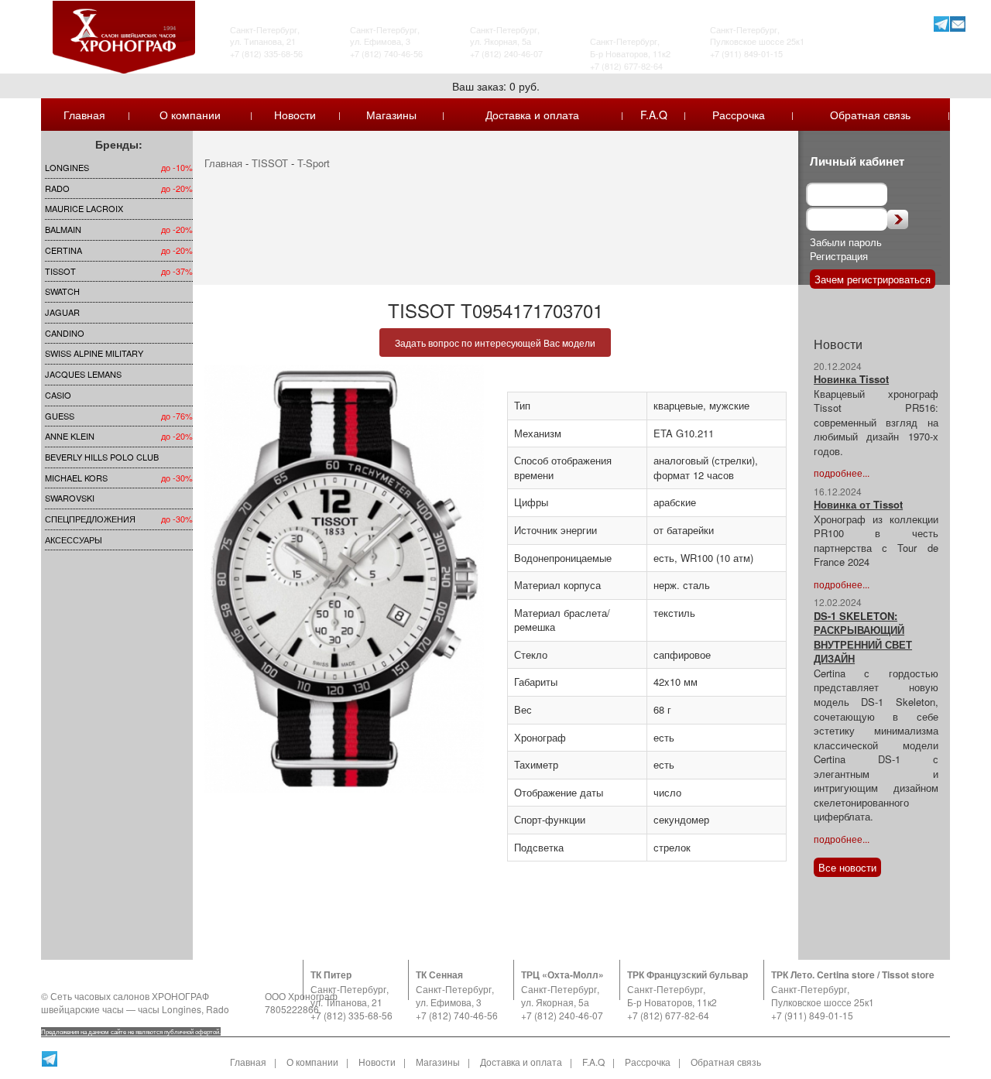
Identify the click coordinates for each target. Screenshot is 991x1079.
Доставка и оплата (532, 114)
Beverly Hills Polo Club (102, 456)
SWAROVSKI (69, 498)
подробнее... (841, 472)
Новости (295, 114)
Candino (64, 333)
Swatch (62, 291)
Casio (58, 395)
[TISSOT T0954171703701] (344, 579)
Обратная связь (870, 114)
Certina (63, 250)
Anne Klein (69, 436)
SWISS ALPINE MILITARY (94, 353)
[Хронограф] (123, 35)
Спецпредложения (90, 518)
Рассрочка (738, 114)
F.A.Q (653, 114)
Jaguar (62, 312)
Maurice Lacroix (84, 208)
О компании (190, 114)
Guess (59, 415)
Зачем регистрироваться (872, 279)
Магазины (391, 114)
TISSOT (60, 271)
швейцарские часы (82, 1009)
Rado (57, 188)
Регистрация (839, 255)
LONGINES (67, 167)
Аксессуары (73, 539)
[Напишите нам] (957, 23)
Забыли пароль (846, 242)
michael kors (76, 477)
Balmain (63, 229)
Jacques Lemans (83, 374)
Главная (84, 114)
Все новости (847, 867)
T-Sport (313, 163)
